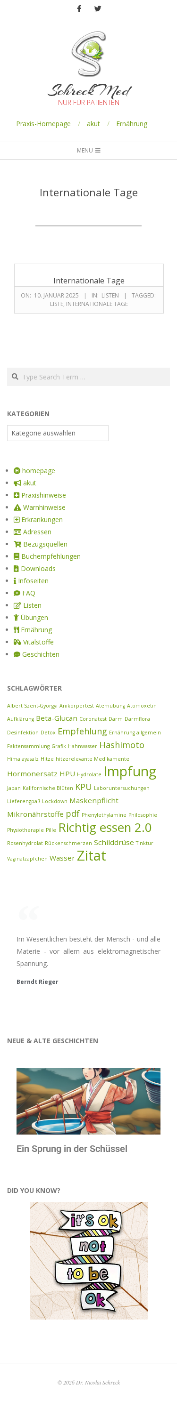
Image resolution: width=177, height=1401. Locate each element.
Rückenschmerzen (68, 843)
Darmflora (137, 719)
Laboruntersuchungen (122, 788)
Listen (110, 295)
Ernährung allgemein (135, 732)
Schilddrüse (114, 842)
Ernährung (131, 123)
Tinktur (144, 843)
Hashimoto (121, 744)
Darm (116, 719)
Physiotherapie (25, 830)
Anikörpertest (76, 705)
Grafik (58, 746)
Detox (48, 732)
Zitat (91, 855)
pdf (73, 813)
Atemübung (110, 705)
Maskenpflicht (93, 800)
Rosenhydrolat (25, 843)
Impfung (129, 771)
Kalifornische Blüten (48, 788)
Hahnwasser (82, 746)
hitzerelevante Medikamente (92, 759)
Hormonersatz (32, 773)
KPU (83, 786)
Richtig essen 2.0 (105, 827)
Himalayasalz (23, 759)
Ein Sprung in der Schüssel (72, 1148)
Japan (14, 788)
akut (93, 123)
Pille (51, 830)
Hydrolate (89, 774)
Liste (56, 304)
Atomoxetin (142, 705)
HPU (67, 773)
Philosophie (142, 815)
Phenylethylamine (104, 815)
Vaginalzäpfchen (27, 858)
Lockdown (54, 801)
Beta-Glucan (56, 718)
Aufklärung (20, 719)
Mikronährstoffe (35, 814)
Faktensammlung (28, 746)
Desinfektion (23, 732)
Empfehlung (82, 731)
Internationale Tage (89, 280)
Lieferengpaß (23, 801)
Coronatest (93, 719)
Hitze (47, 759)
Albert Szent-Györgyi (32, 705)
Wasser (62, 857)
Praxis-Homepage (43, 123)
